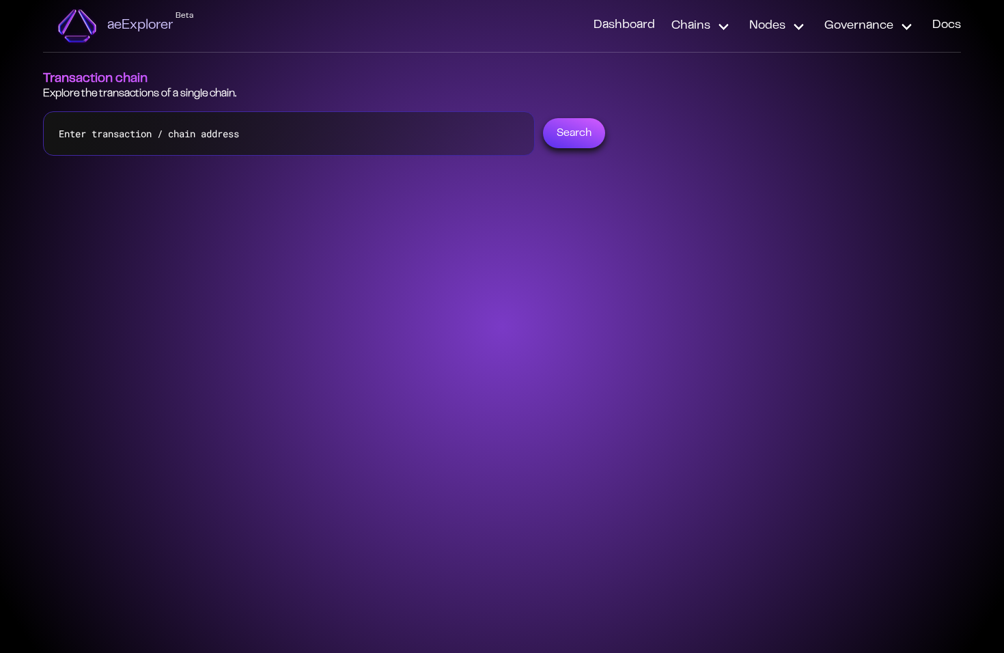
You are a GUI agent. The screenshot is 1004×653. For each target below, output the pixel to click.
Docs (946, 25)
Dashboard (624, 25)
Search (574, 133)
